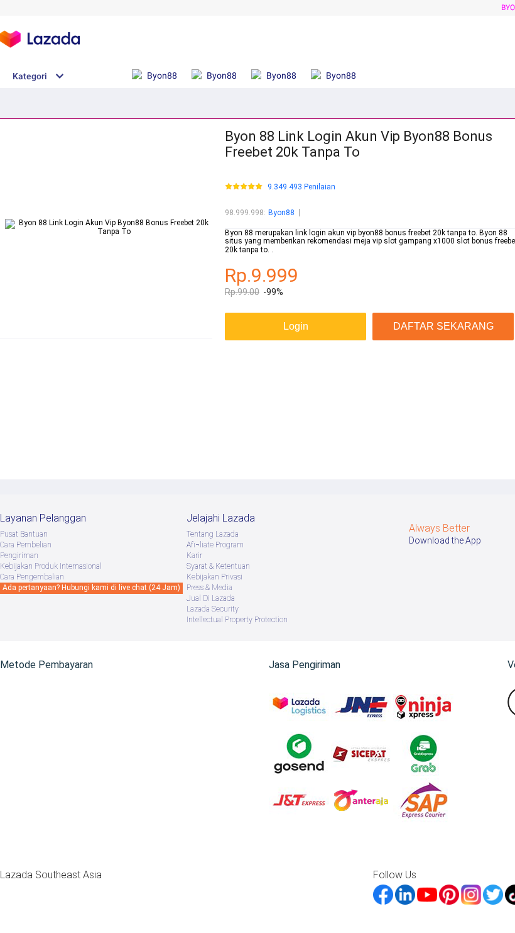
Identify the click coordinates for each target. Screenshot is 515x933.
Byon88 (281, 212)
